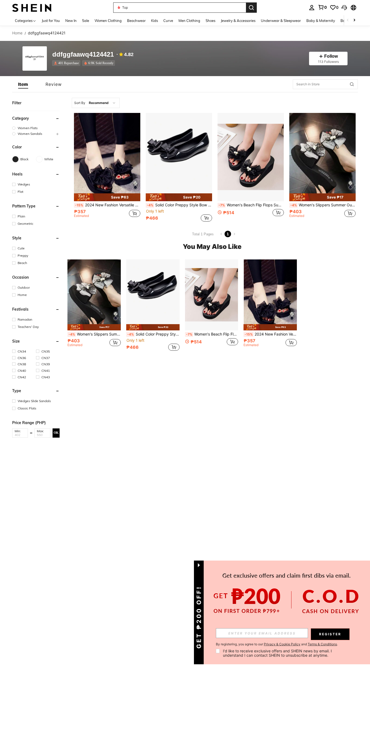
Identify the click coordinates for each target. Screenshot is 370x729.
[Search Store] (351, 84)
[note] (107, 197)
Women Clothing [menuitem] (108, 20)
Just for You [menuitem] (51, 20)
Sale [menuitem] (85, 20)
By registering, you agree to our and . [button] (277, 644)
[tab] (23, 84)
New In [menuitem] (71, 20)
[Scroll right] (354, 20)
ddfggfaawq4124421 (83, 54)
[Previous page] (221, 234)
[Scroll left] (348, 20)
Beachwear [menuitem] (136, 20)
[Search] (251, 7)
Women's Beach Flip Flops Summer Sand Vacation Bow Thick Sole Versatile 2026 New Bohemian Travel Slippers (251, 205)
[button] (344, 7)
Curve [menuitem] (168, 20)
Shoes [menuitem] (210, 20)
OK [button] (56, 433)
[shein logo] (31, 7)
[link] (322, 7)
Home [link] (17, 33)
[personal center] (312, 7)
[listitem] (67, 63)
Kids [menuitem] (154, 20)
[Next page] (234, 234)
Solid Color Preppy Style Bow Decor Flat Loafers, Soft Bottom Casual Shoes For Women (179, 205)
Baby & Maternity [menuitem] (320, 20)
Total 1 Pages (203, 234)
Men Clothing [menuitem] (189, 20)
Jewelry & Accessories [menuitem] (238, 20)
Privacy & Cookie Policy (282, 644)
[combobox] (95, 103)
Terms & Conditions (322, 644)
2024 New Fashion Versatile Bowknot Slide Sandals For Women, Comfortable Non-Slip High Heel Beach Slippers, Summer (107, 205)
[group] (36, 128)
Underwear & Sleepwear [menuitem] (281, 20)
